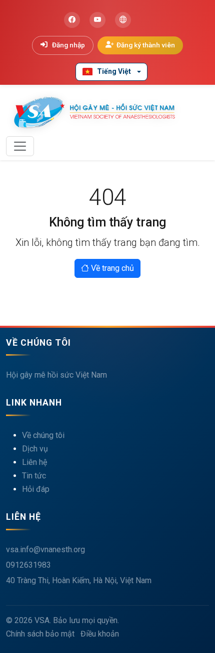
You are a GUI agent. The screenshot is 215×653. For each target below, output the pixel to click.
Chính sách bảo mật (40, 634)
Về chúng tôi (43, 435)
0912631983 (28, 565)
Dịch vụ (35, 448)
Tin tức (34, 475)
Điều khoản (99, 634)
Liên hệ (34, 462)
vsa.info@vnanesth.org (45, 549)
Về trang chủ (111, 268)
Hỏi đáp (36, 489)
